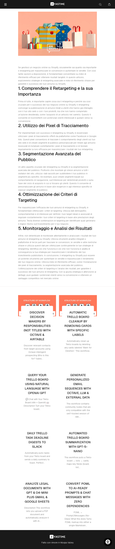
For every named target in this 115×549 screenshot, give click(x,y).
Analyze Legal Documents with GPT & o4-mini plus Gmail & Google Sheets (37, 492)
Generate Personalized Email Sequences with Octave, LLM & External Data (78, 386)
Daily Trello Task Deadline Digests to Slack (37, 440)
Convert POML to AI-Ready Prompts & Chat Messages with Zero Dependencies (78, 495)
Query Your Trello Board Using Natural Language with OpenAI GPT (37, 384)
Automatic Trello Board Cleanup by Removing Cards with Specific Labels (77, 323)
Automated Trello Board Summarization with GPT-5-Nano (78, 442)
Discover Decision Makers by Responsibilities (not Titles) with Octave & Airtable (37, 325)
